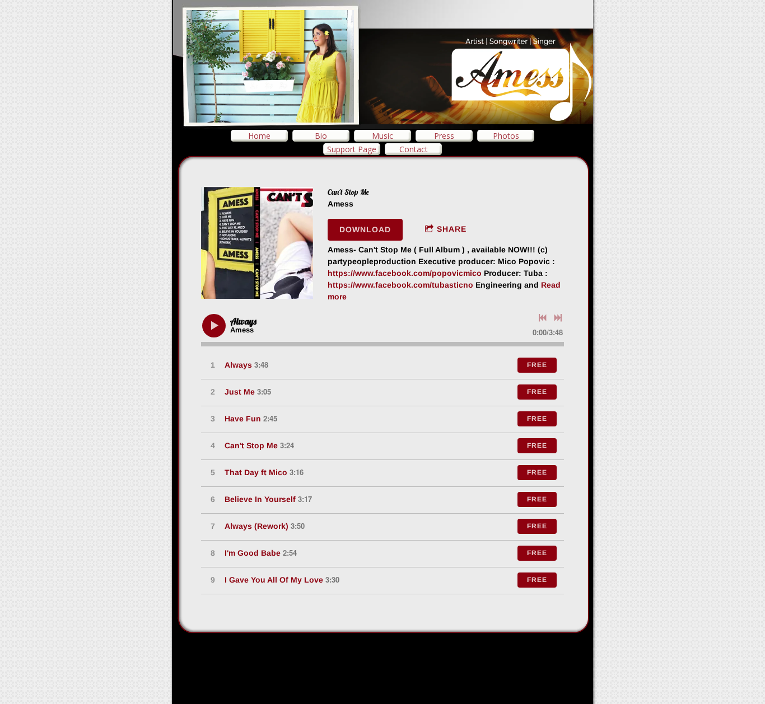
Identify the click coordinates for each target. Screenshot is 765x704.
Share (452, 228)
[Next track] (558, 318)
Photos (506, 135)
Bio (321, 135)
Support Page (351, 149)
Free (537, 365)
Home (259, 135)
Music (382, 135)
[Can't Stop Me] (257, 243)
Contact (413, 149)
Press (444, 135)
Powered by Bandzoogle (382, 678)
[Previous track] (543, 318)
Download (365, 229)
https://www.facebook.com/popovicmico (405, 273)
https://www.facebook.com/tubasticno (400, 284)
